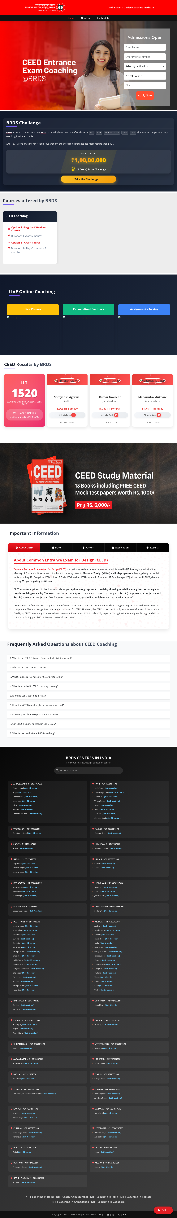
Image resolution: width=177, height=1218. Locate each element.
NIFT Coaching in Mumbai (72, 1196)
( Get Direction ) (31, 788)
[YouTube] (124, 1214)
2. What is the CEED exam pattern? (28, 667)
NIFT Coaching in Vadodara (108, 1201)
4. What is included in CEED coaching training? (34, 686)
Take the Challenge (88, 179)
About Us (85, 18)
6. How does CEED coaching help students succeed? (37, 705)
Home (71, 18)
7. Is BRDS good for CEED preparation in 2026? (34, 714)
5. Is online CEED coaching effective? (28, 695)
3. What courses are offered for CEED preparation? (36, 676)
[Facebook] (108, 1214)
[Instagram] (113, 1214)
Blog (101, 1214)
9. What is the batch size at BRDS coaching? (32, 733)
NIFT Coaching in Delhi (40, 1196)
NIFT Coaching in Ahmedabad (70, 1201)
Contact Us (103, 18)
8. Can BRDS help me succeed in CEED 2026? (33, 723)
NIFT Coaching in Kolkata (136, 1196)
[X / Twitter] (119, 1214)
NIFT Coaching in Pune (104, 1196)
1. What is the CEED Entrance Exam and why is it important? (41, 658)
